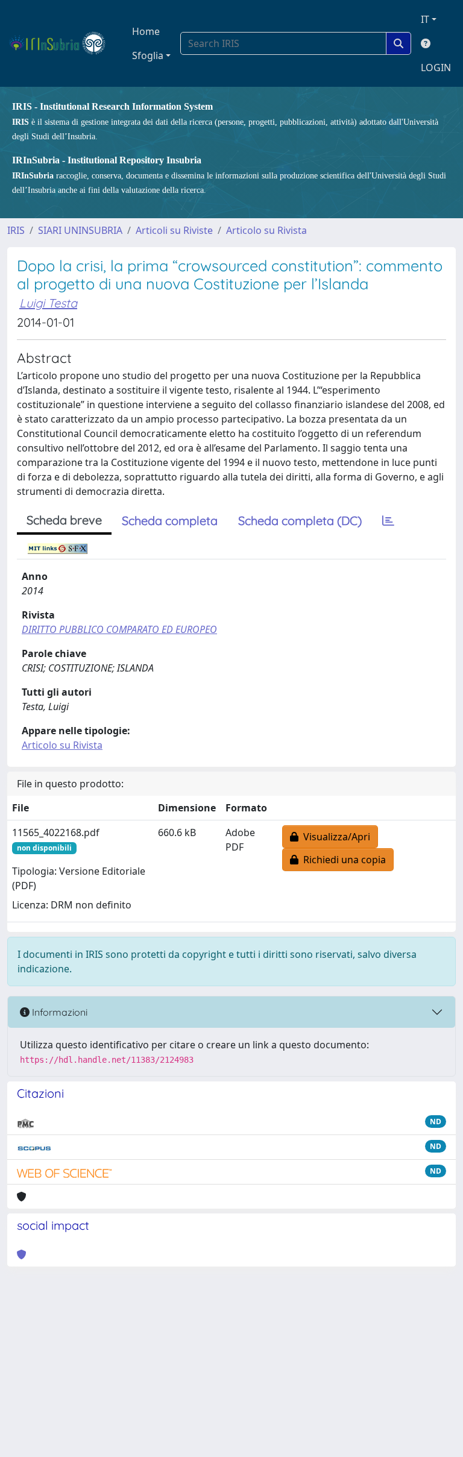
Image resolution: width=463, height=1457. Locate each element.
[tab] (388, 520)
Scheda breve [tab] (64, 519)
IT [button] (425, 19)
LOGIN (436, 67)
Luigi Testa (48, 302)
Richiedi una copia (342, 859)
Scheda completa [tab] (170, 520)
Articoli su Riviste (174, 230)
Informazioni (58, 1012)
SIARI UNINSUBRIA (80, 230)
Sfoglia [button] (147, 55)
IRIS (16, 230)
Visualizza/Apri (334, 836)
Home (146, 31)
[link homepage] (62, 43)
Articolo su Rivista (266, 230)
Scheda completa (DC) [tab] (300, 520)
